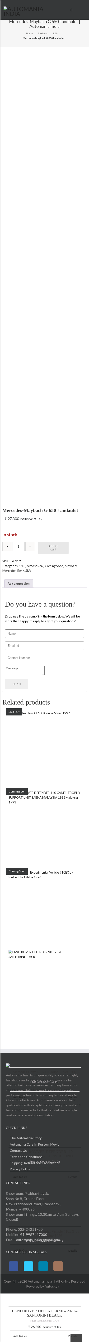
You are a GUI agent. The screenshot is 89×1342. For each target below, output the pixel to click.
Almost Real (35, 566)
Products (42, 33)
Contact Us (18, 1150)
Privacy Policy (20, 1169)
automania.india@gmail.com (37, 1240)
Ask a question (19, 583)
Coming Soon (54, 566)
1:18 (55, 33)
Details (72, 1336)
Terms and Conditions (26, 1157)
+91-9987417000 (32, 1234)
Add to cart (53, 547)
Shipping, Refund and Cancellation (35, 1163)
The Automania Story (26, 1138)
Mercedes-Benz (13, 571)
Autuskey (51, 1286)
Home (29, 33)
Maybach (71, 566)
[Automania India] (30, 10)
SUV (28, 571)
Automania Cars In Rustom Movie (34, 1144)
